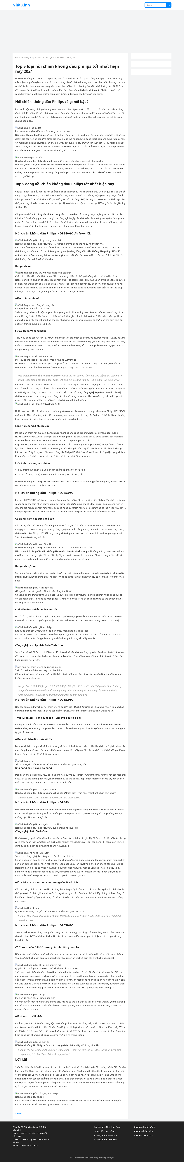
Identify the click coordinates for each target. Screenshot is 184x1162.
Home (17, 57)
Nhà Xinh (21, 5)
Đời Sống (25, 57)
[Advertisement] (92, 30)
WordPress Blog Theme (94, 1157)
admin (18, 1113)
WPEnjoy (110, 1157)
